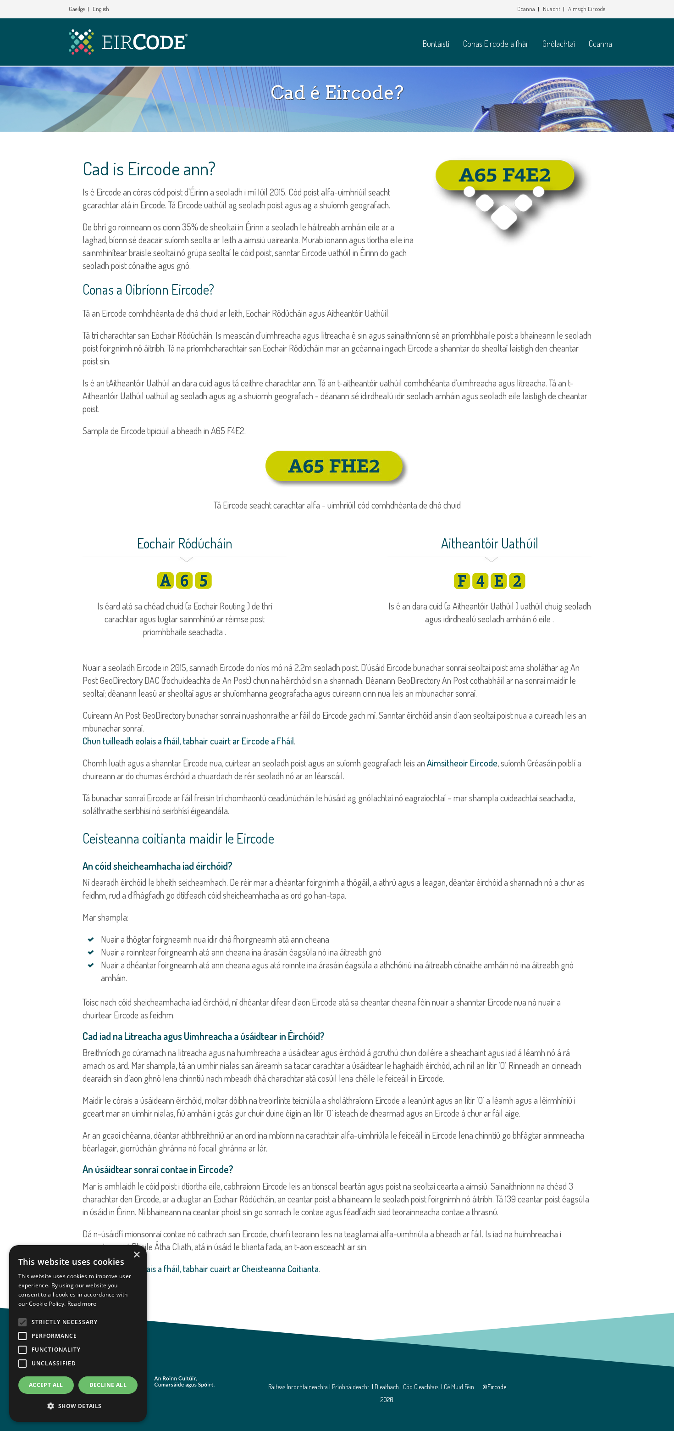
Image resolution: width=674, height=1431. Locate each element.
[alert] (78, 1333)
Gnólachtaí (558, 44)
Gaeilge (77, 8)
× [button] (136, 1255)
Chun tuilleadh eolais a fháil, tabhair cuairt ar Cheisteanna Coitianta (201, 1268)
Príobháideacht (350, 1387)
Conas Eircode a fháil (496, 44)
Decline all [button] (108, 1385)
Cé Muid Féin (459, 1387)
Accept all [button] (46, 1385)
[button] (78, 1406)
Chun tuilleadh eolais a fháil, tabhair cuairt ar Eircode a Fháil (188, 741)
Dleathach (387, 1387)
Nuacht (551, 8)
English (101, 8)
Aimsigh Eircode (586, 8)
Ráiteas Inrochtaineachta (298, 1387)
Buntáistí (436, 44)
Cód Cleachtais (420, 1387)
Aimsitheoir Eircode (462, 763)
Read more (82, 1304)
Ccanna (526, 8)
